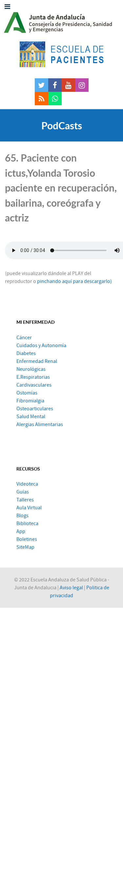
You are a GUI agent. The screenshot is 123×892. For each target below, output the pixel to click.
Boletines (26, 539)
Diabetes (26, 353)
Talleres (25, 500)
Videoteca (27, 484)
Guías (22, 492)
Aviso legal (71, 587)
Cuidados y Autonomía (41, 345)
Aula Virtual (29, 507)
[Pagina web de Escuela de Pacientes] (62, 54)
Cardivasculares (33, 385)
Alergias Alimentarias (39, 424)
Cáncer (24, 337)
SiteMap (25, 547)
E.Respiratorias (33, 377)
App (20, 531)
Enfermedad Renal (36, 361)
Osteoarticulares (34, 408)
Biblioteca (27, 523)
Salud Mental (30, 416)
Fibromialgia (30, 400)
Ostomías (26, 393)
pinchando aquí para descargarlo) (74, 281)
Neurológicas (31, 369)
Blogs (22, 515)
